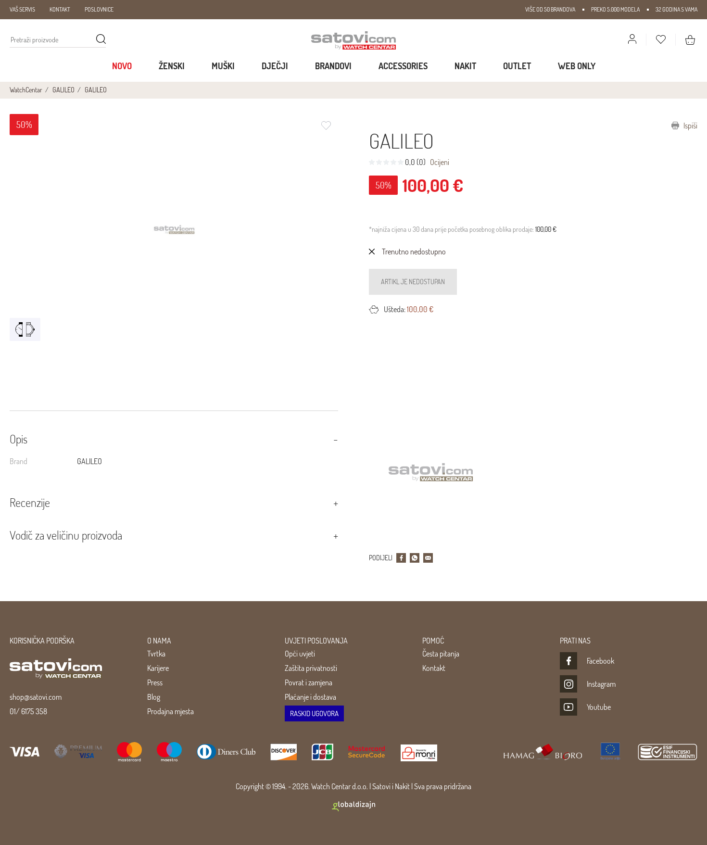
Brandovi (333, 66)
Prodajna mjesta (170, 711)
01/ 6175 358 (28, 711)
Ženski (172, 66)
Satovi (381, 786)
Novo (122, 66)
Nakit (465, 66)
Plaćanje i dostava (310, 697)
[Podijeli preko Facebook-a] (401, 558)
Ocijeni (439, 162)
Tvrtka (156, 653)
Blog (153, 697)
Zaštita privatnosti (311, 668)
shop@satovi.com (36, 697)
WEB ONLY (576, 66)
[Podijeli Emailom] (428, 558)
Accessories (403, 66)
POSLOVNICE (99, 9)
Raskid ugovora (314, 713)
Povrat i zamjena (308, 682)
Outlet (517, 66)
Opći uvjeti (300, 653)
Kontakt (433, 668)
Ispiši (689, 125)
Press (155, 682)
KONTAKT (60, 9)
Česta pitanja (440, 653)
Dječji (275, 66)
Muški (223, 66)
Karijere (158, 668)
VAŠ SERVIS (22, 9)
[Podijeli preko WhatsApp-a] (414, 558)
